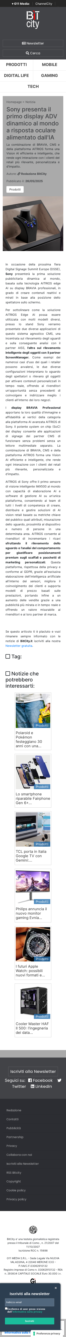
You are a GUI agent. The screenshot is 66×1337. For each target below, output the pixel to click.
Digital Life (16, 75)
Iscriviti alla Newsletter (33, 1071)
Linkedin (43, 1086)
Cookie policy (16, 1190)
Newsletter (35, 43)
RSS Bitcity (13, 1173)
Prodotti (16, 64)
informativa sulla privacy (27, 1311)
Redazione (13, 1110)
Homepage (14, 102)
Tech (33, 86)
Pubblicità (13, 1128)
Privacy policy (16, 1199)
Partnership (14, 1137)
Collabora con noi (19, 1155)
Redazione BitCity (33, 174)
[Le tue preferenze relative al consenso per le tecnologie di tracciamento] (47, 1333)
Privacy (11, 1146)
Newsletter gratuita (19, 646)
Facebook (42, 1080)
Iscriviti (29, 1321)
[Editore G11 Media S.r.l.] (33, 1282)
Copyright (13, 1181)
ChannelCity (43, 3)
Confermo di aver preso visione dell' (26, 1310)
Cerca (34, 53)
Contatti (12, 1119)
